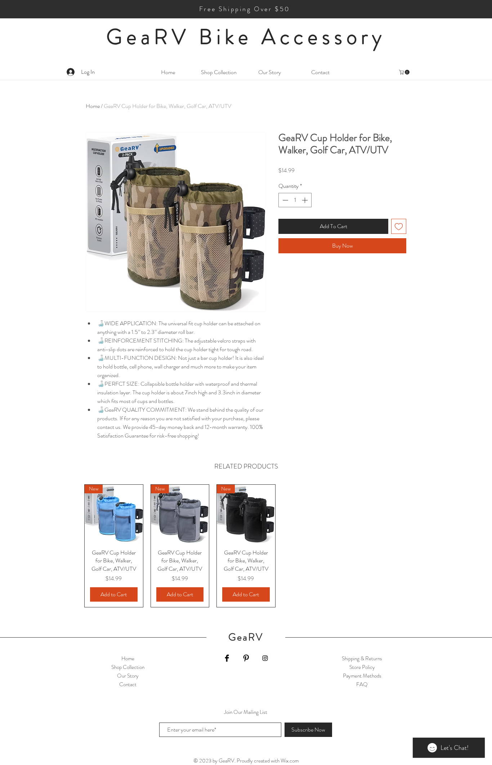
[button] (405, 72)
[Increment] (305, 200)
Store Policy (362, 667)
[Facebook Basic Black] (227, 658)
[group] (246, 546)
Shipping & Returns (362, 658)
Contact (128, 684)
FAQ (362, 684)
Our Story (128, 676)
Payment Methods (362, 676)
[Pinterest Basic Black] (246, 658)
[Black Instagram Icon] (265, 658)
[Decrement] (284, 200)
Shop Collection (127, 667)
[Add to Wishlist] (398, 226)
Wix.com (290, 761)
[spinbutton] (295, 200)
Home (93, 106)
